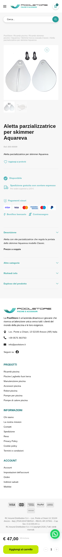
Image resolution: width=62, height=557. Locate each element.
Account (8, 467)
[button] (47, 50)
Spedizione (9, 431)
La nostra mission (12, 422)
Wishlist (7, 486)
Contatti (7, 426)
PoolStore (8, 36)
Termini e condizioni (14, 450)
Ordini (7, 477)
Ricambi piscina (21, 36)
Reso (6, 436)
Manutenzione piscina (15, 381)
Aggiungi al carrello (21, 549)
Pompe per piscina (13, 395)
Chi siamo (9, 417)
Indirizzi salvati (11, 482)
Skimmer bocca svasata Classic (34, 38)
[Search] (55, 19)
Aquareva (15, 38)
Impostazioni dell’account (16, 472)
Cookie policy (10, 446)
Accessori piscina (12, 386)
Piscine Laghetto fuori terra (17, 376)
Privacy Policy (10, 441)
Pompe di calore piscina (16, 400)
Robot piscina (10, 390)
